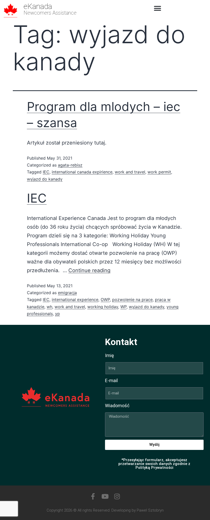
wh (49, 306)
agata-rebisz (70, 165)
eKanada (38, 6)
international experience (75, 299)
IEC (46, 171)
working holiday (102, 306)
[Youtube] (105, 496)
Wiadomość (117, 405)
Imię (109, 355)
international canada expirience (82, 171)
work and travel (130, 171)
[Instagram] (117, 496)
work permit (159, 171)
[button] (157, 8)
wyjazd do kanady (44, 179)
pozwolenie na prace (132, 299)
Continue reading (89, 270)
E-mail (111, 380)
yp (57, 313)
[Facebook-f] (93, 496)
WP (123, 306)
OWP (105, 299)
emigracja (67, 292)
